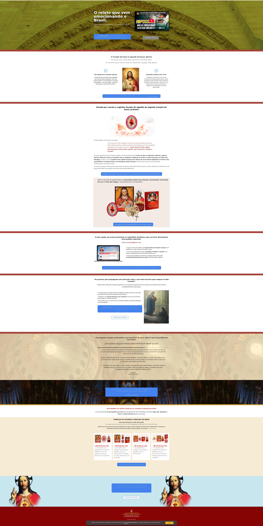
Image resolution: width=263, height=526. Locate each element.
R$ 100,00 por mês (160, 446)
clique (109, 300)
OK (169, 522)
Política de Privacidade (131, 519)
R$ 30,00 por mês (102, 446)
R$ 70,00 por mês (140, 446)
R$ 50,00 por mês (121, 446)
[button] (112, 36)
